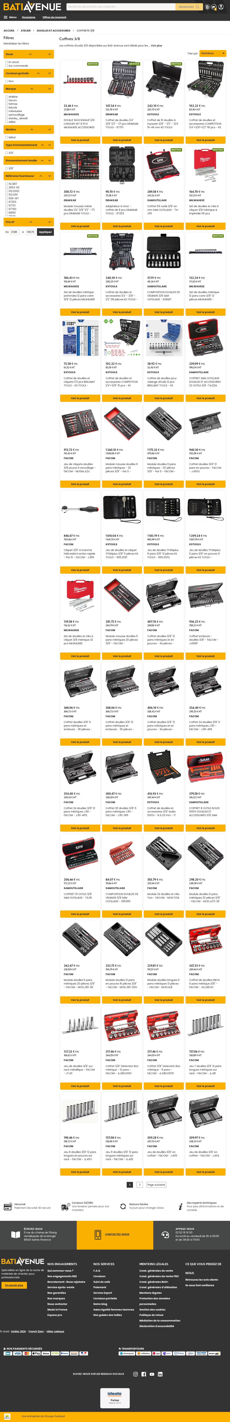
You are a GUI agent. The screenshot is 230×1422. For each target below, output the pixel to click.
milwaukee (15, 111)
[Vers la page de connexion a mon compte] (221, 7)
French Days (36, 1331)
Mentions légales (150, 1293)
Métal (12, 137)
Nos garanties (56, 1293)
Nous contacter (57, 1304)
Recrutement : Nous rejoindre (66, 1282)
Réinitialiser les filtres (16, 43)
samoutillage (17, 115)
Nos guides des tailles (107, 1315)
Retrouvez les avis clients (201, 1280)
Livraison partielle (105, 1298)
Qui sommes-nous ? (60, 1271)
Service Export (102, 1293)
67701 (12, 205)
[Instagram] (135, 1375)
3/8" (11, 153)
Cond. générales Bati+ (153, 1282)
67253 (12, 202)
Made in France (57, 1309)
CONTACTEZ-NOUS (117, 1234)
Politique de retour (151, 1315)
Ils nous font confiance (199, 1285)
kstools (13, 107)
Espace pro (54, 1315)
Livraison (99, 1276)
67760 (12, 209)
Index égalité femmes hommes (113, 1309)
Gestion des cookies (152, 1309)
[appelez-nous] (98, 1239)
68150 (12, 213)
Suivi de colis (101, 1282)
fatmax (13, 104)
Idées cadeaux (55, 1331)
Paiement (99, 1287)
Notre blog (100, 1304)
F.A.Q (96, 1271)
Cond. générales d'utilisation (158, 1287)
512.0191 (13, 195)
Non (11, 81)
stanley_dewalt (18, 118)
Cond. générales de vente (156, 1271)
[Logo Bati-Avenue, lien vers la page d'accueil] (32, 7)
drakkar (13, 97)
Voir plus (156, 45)
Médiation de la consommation (159, 1320)
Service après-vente (60, 1287)
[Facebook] (143, 1375)
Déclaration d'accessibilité (156, 1326)
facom (13, 100)
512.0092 (14, 191)
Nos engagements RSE (62, 1276)
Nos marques (56, 1298)
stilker (12, 122)
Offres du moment (54, 17)
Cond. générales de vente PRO (159, 1276)
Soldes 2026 (18, 1331)
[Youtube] (152, 1375)
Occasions (28, 17)
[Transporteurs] (172, 1355)
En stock (14, 62)
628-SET (14, 198)
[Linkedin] (160, 1375)
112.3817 (13, 184)
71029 (12, 216)
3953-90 (14, 187)
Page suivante (156, 1185)
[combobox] (134, 6)
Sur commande (18, 66)
